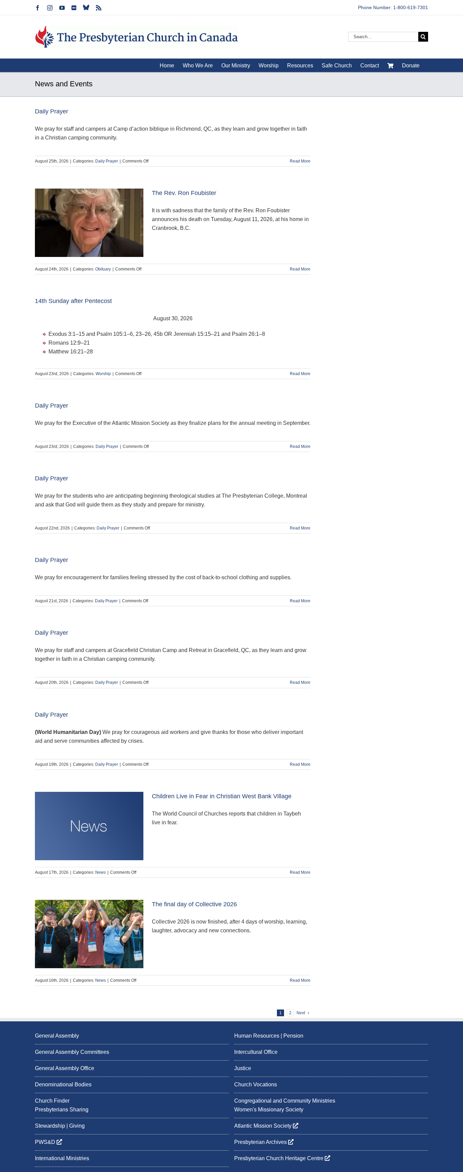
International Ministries (62, 1158)
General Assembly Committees (72, 1052)
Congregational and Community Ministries (284, 1101)
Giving (77, 1126)
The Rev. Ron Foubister (184, 193)
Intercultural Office (256, 1052)
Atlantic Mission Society (263, 1126)
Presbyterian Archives (261, 1142)
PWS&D (46, 1142)
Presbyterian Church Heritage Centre (279, 1158)
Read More (300, 161)
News (100, 872)
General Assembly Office (64, 1068)
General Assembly (57, 1036)
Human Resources (256, 1036)
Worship (103, 373)
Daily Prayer (51, 111)
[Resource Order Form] (390, 65)
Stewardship (50, 1126)
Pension (293, 1036)
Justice (242, 1068)
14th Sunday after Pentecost (73, 301)
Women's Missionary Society (268, 1109)
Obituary (103, 269)
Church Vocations (255, 1084)
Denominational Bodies (63, 1084)
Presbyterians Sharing (61, 1109)
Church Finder (52, 1101)
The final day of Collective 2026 (194, 904)
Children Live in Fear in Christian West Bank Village (221, 796)
